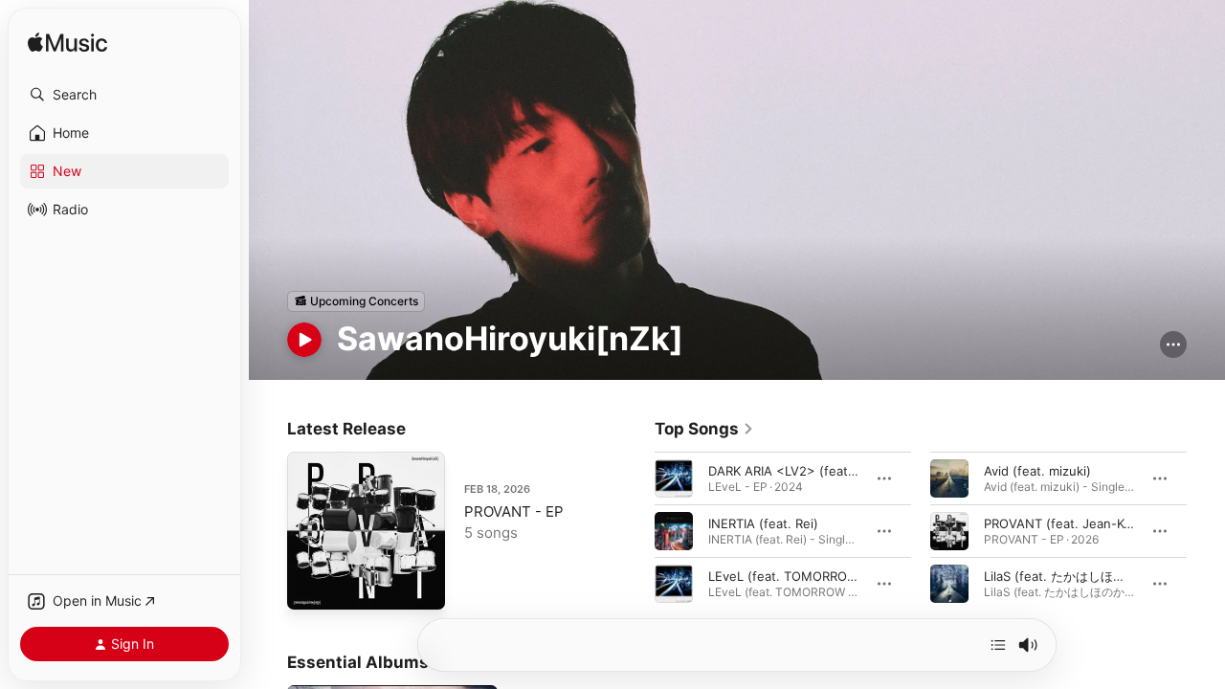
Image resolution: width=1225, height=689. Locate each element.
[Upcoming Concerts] (356, 301)
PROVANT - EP (514, 511)
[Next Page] (1205, 530)
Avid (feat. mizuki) (1037, 470)
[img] (67, 44)
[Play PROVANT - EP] (311, 585)
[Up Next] (998, 645)
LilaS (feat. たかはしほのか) (1063, 575)
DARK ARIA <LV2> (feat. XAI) (794, 470)
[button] (124, 94)
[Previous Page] (635, 530)
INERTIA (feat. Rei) (763, 522)
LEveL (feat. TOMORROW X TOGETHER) (827, 575)
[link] (704, 428)
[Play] (304, 339)
